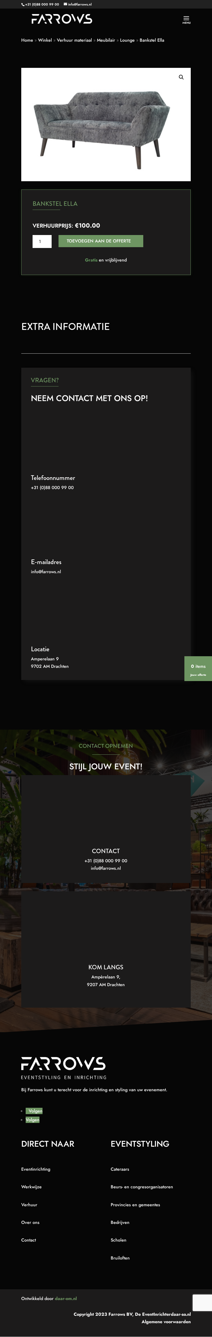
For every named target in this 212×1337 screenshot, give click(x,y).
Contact (28, 1240)
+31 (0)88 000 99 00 (42, 4)
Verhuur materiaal (74, 40)
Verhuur (29, 1205)
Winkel (45, 40)
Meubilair (106, 40)
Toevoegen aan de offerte (99, 241)
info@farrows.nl (46, 572)
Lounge (127, 40)
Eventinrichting (35, 1169)
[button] (181, 77)
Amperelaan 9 (45, 659)
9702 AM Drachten (50, 666)
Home (27, 40)
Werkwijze (31, 1187)
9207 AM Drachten (106, 984)
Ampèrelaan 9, (105, 977)
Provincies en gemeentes (135, 1205)
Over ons (30, 1222)
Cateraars (120, 1169)
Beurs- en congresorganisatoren (142, 1187)
